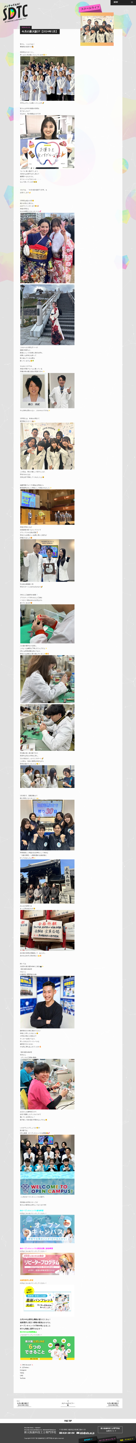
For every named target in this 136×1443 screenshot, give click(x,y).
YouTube (22, 1378)
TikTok (22, 1373)
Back (23, 1403)
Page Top (68, 1421)
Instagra (22, 1370)
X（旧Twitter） (25, 1367)
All (68, 1403)
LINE (21, 1375)
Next (113, 1403)
